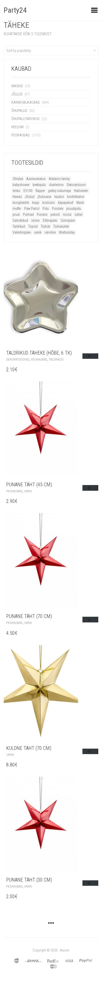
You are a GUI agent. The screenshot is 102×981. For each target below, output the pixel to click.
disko (16, 191)
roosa (67, 214)
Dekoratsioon (76, 185)
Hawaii (17, 197)
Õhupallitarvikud (25, 119)
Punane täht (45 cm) (29, 485)
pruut (16, 214)
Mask (80, 203)
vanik (37, 232)
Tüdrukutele (61, 226)
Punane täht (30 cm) (29, 880)
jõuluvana (44, 197)
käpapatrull (65, 203)
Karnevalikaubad (25, 102)
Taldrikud (19, 226)
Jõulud (17, 94)
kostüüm (48, 203)
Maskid (17, 86)
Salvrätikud (20, 220)
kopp (35, 203)
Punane (42, 214)
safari (78, 214)
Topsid (33, 226)
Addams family (59, 179)
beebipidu (39, 185)
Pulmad (28, 214)
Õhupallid (19, 111)
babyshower (21, 185)
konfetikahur (75, 197)
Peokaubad (20, 135)
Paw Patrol (31, 209)
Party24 (15, 10)
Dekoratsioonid (17, 359)
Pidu (46, 209)
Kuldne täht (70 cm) (28, 748)
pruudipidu (73, 209)
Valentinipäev (22, 232)
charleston (56, 185)
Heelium (17, 127)
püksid (55, 214)
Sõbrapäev (50, 220)
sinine (35, 220)
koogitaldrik (21, 203)
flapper (40, 191)
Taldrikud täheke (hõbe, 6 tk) (39, 353)
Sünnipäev (68, 220)
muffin (17, 209)
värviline (50, 232)
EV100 (28, 191)
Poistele (57, 209)
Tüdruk (45, 226)
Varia (28, 491)
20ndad (18, 179)
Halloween (81, 191)
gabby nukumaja (59, 191)
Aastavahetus (36, 179)
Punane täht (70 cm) (29, 616)
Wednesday (67, 232)
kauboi (59, 197)
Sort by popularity (18, 51)
